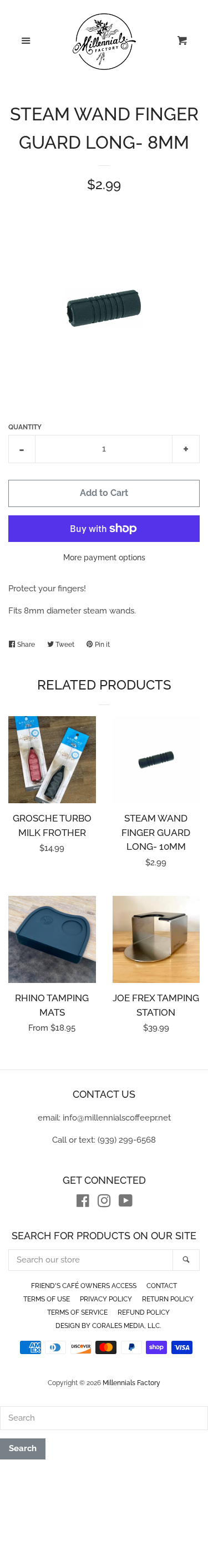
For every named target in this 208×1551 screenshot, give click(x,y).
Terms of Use (46, 1299)
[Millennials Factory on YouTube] (126, 1203)
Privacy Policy (106, 1299)
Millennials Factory (131, 1383)
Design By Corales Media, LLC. (108, 1326)
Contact (161, 1286)
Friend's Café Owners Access (83, 1286)
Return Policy (168, 1299)
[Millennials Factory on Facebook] (83, 1203)
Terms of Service (77, 1312)
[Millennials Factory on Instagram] (104, 1203)
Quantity (25, 427)
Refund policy (144, 1312)
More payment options (104, 557)
